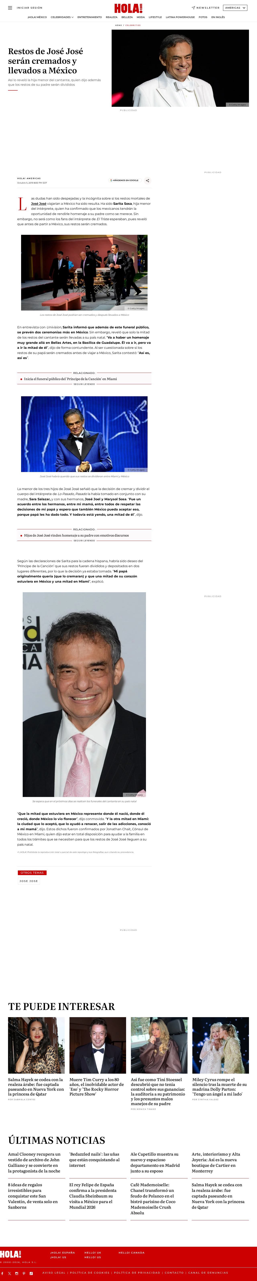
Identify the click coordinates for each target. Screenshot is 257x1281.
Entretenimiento (90, 17)
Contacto (174, 1272)
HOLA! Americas (29, 178)
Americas (232, 7)
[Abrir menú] (10, 7)
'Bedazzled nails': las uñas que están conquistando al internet (94, 1159)
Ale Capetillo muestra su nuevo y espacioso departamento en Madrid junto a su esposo (155, 1162)
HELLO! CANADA (132, 1252)
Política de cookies (90, 1272)
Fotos (203, 17)
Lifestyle (155, 17)
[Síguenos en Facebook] (3, 1273)
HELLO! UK (93, 1252)
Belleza (127, 17)
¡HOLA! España (62, 1252)
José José (38, 204)
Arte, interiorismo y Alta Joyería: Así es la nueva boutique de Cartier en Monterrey (216, 1162)
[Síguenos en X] (10, 1273)
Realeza (111, 17)
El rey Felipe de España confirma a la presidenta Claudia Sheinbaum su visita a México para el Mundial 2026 (92, 1195)
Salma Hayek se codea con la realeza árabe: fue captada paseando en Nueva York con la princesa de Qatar (36, 1086)
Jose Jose (29, 881)
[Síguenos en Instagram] (17, 1273)
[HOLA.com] (128, 8)
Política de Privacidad (137, 1272)
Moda (141, 17)
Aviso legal (54, 1272)
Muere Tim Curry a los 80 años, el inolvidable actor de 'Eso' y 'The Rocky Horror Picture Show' (96, 1086)
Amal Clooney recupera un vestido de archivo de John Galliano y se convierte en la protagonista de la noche (34, 1162)
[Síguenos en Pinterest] (24, 1273)
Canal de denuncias (208, 1272)
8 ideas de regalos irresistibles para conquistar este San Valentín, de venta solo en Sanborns (33, 1195)
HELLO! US (93, 1257)
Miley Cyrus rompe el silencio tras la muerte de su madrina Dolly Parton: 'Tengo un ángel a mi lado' (219, 1086)
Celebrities (133, 25)
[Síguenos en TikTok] (32, 1273)
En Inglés (218, 17)
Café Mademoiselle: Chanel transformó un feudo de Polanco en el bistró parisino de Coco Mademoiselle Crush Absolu (153, 1198)
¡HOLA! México (37, 17)
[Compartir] (147, 181)
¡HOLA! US (58, 1257)
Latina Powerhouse (180, 17)
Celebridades (61, 17)
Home (118, 25)
